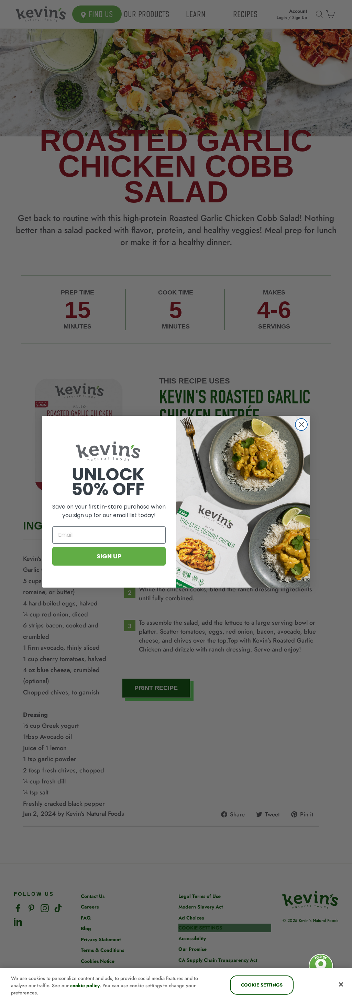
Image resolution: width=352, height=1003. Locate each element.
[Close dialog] (301, 425)
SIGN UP (109, 556)
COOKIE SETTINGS (262, 985)
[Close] (341, 984)
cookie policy (85, 985)
